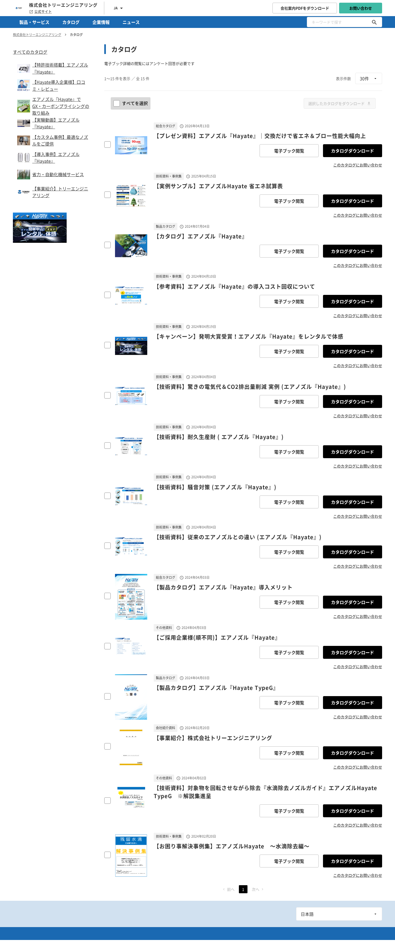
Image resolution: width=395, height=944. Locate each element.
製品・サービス (34, 22)
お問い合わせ (360, 8)
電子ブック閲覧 (289, 150)
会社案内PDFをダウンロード (305, 8)
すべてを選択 (135, 103)
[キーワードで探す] (374, 22)
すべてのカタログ (30, 52)
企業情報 (101, 22)
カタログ (71, 22)
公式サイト (43, 11)
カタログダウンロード (352, 150)
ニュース (131, 22)
